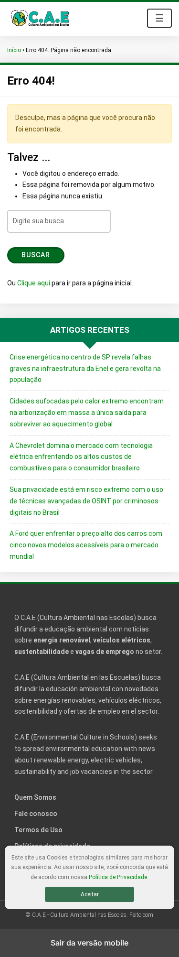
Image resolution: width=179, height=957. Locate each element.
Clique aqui (33, 283)
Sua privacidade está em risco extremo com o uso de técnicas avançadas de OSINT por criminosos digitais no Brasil (86, 501)
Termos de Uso (38, 830)
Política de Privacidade (118, 877)
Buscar (35, 255)
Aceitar (90, 894)
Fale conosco (35, 813)
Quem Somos (35, 797)
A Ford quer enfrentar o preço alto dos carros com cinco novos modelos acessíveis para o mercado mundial (86, 545)
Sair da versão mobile (89, 942)
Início (14, 50)
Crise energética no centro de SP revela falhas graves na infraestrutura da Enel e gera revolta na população (85, 368)
